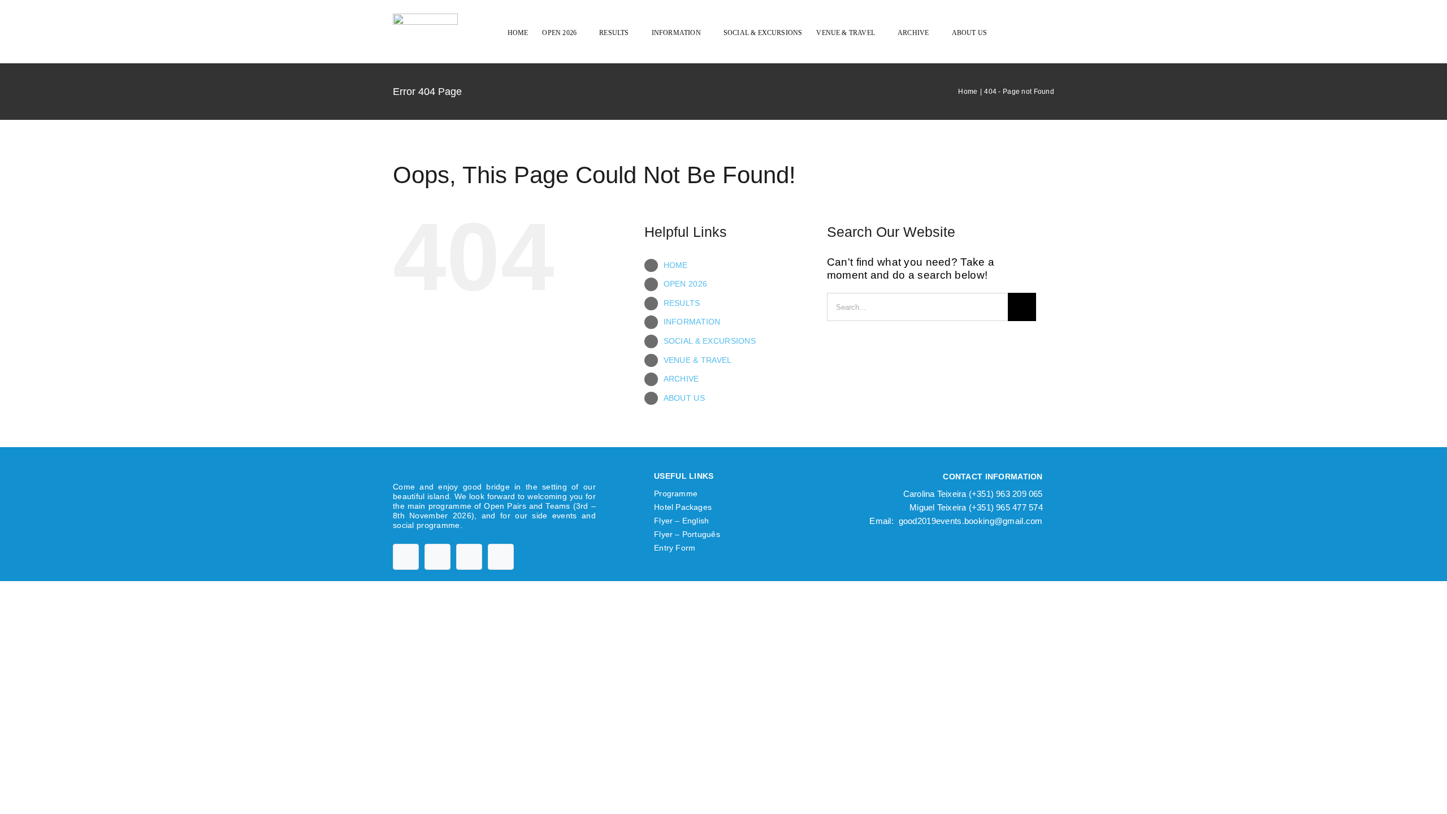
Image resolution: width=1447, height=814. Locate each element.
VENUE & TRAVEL (698, 360)
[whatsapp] (501, 557)
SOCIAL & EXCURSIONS (710, 340)
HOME (676, 265)
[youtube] (437, 557)
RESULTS (682, 303)
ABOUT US (684, 397)
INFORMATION (692, 321)
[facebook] (406, 557)
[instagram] (469, 557)
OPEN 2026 (686, 283)
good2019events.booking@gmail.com (971, 521)
